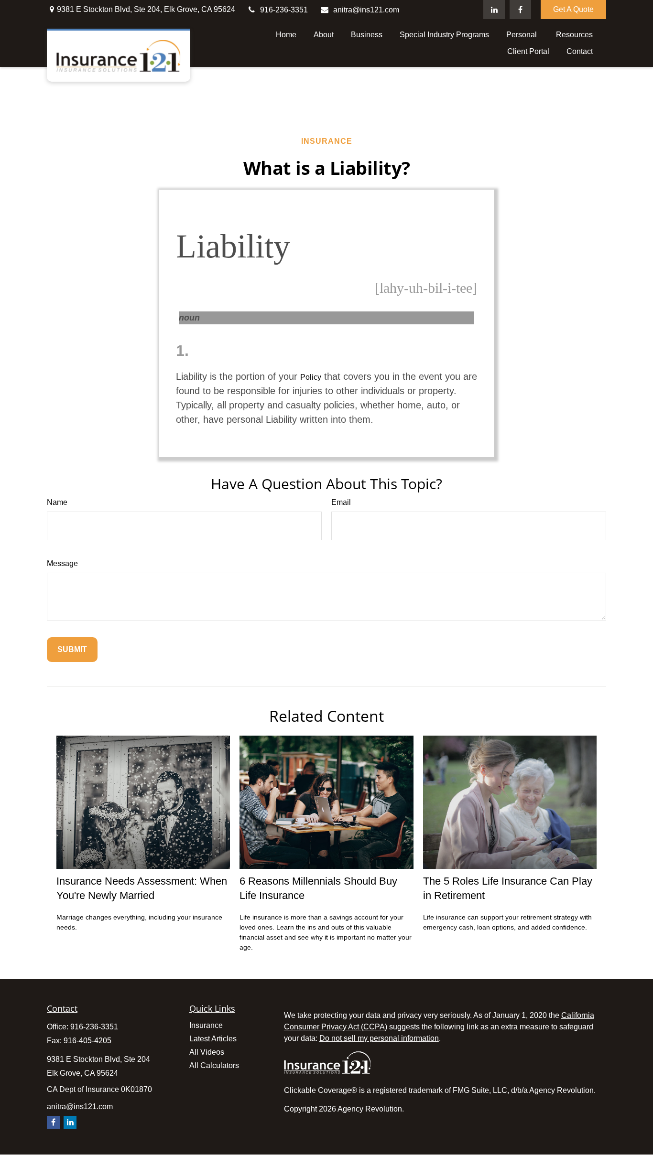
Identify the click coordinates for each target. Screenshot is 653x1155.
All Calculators (214, 1065)
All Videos (206, 1052)
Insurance (206, 1025)
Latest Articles (213, 1039)
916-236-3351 (284, 10)
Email (341, 502)
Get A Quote (573, 9)
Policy (310, 377)
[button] (286, 34)
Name (57, 502)
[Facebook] (520, 9)
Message (62, 563)
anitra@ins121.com (366, 10)
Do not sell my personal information (379, 1038)
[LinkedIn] (494, 9)
